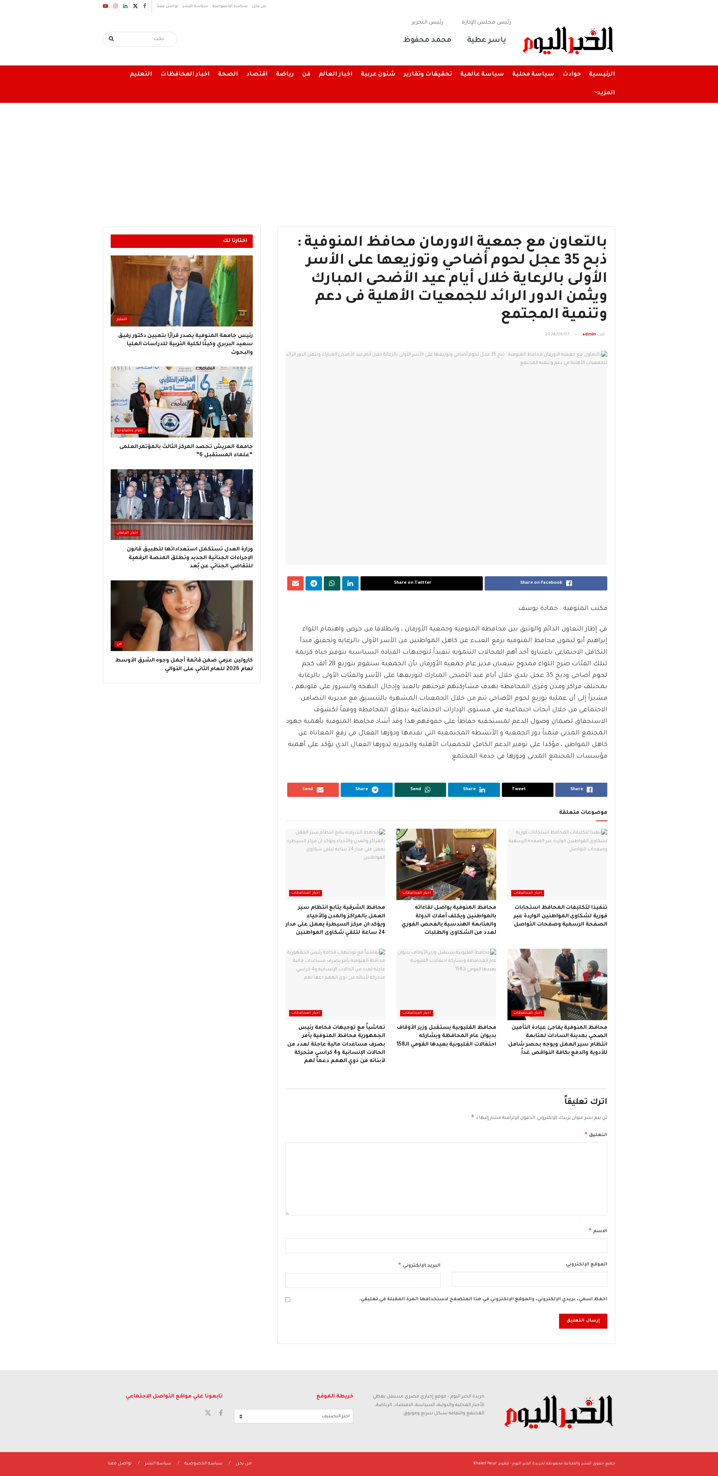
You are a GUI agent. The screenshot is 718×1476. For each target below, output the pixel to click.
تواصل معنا (167, 6)
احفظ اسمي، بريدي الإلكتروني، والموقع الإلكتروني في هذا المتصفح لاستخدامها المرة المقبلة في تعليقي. (483, 1299)
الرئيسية (602, 74)
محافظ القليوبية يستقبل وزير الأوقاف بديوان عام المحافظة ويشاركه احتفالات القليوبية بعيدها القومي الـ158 (446, 1036)
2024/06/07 (557, 334)
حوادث (571, 74)
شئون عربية (378, 74)
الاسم (597, 1230)
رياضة (285, 74)
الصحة (228, 74)
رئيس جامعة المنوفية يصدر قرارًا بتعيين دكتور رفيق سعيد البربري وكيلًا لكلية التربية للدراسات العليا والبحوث (185, 344)
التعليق (595, 1134)
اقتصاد (257, 74)
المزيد (606, 93)
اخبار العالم (336, 74)
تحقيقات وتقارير (428, 74)
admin (589, 334)
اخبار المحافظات (185, 74)
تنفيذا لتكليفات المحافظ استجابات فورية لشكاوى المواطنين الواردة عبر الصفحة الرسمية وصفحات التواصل (560, 916)
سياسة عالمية (482, 74)
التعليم (141, 74)
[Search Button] (111, 39)
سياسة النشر (195, 6)
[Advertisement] (359, 159)
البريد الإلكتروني (419, 1264)
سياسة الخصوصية (230, 6)
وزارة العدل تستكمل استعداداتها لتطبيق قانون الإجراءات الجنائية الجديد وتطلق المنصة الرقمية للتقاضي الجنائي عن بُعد (189, 558)
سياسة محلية (533, 74)
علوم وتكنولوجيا (130, 431)
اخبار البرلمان (127, 533)
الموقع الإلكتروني (586, 1264)
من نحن (259, 6)
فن (306, 74)
